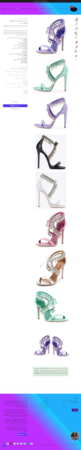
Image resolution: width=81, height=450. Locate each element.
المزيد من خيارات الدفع (15, 108)
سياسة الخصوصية (45, 407)
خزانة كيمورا (42, 8)
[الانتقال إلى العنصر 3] (76, 28)
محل (56, 8)
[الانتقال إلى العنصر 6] (76, 42)
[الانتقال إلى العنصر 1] (76, 19)
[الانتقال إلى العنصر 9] (76, 56)
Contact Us (30, 8)
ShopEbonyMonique (23, 18)
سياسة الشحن (45, 401)
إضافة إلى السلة (15, 102)
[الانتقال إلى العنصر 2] (76, 24)
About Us (61, 8)
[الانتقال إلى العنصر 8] (76, 51)
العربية (65, 444)
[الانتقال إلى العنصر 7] (76, 47)
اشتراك (75, 410)
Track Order (22, 8)
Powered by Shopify (50, 444)
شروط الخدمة (45, 409)
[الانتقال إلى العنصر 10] (76, 59)
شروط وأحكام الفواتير (44, 403)
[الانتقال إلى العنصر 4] (76, 33)
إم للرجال (36, 8)
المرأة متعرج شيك (50, 8)
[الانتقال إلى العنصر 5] (76, 37)
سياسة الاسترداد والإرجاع (43, 405)
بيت (66, 8)
